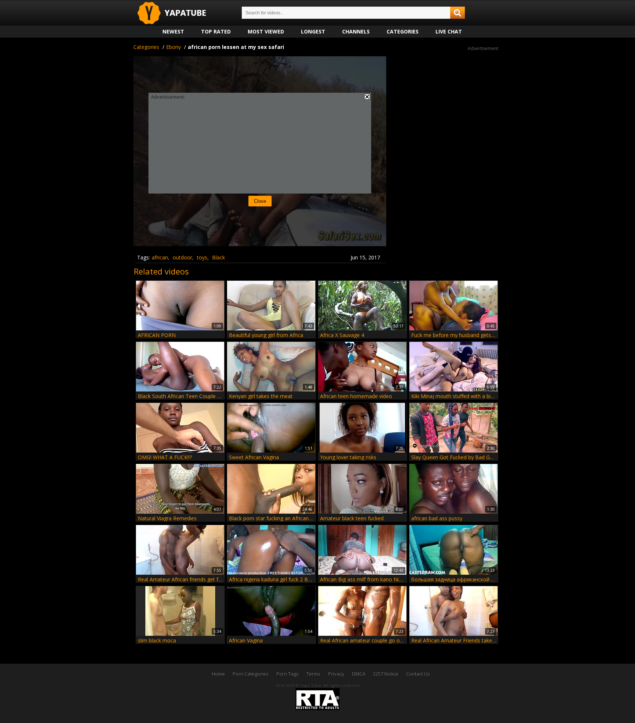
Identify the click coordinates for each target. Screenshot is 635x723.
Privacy (336, 673)
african (160, 257)
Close (260, 201)
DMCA (358, 673)
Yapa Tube (177, 13)
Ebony (173, 46)
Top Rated (216, 31)
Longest (313, 31)
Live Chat (448, 31)
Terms (313, 673)
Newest (173, 31)
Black (218, 257)
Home (218, 673)
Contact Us (418, 673)
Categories (403, 31)
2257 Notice (385, 673)
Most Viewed (266, 31)
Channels (356, 31)
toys (202, 257)
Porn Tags (287, 673)
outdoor (182, 257)
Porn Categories (251, 673)
